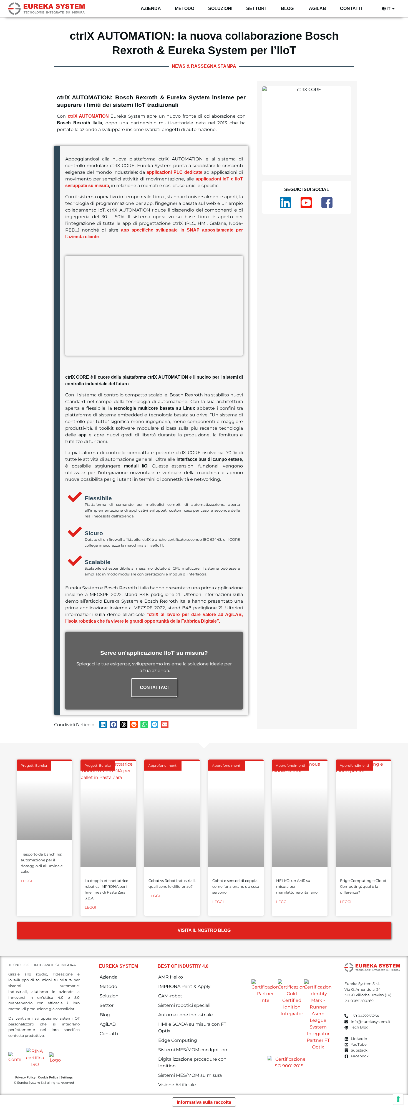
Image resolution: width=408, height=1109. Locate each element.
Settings (67, 1077)
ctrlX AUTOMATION (88, 116)
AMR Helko (170, 977)
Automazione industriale (185, 1014)
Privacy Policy (25, 1077)
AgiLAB (108, 1024)
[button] (103, 724)
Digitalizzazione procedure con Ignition (192, 1062)
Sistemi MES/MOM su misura (190, 1075)
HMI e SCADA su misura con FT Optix (192, 1027)
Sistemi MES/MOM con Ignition (192, 1049)
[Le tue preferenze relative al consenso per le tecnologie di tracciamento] (398, 1099)
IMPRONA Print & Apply (184, 986)
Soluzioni (110, 996)
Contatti (109, 1033)
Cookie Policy (48, 1077)
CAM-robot (170, 996)
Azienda (108, 977)
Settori (107, 1005)
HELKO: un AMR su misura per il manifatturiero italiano (297, 886)
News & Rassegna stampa (204, 66)
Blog (105, 1014)
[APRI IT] (393, 9)
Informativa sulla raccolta (204, 1102)
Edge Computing (177, 1040)
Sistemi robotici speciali (184, 1005)
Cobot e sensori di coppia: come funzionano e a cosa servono (235, 886)
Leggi (26, 881)
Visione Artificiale (177, 1084)
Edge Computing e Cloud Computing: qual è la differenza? (363, 886)
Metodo (108, 986)
